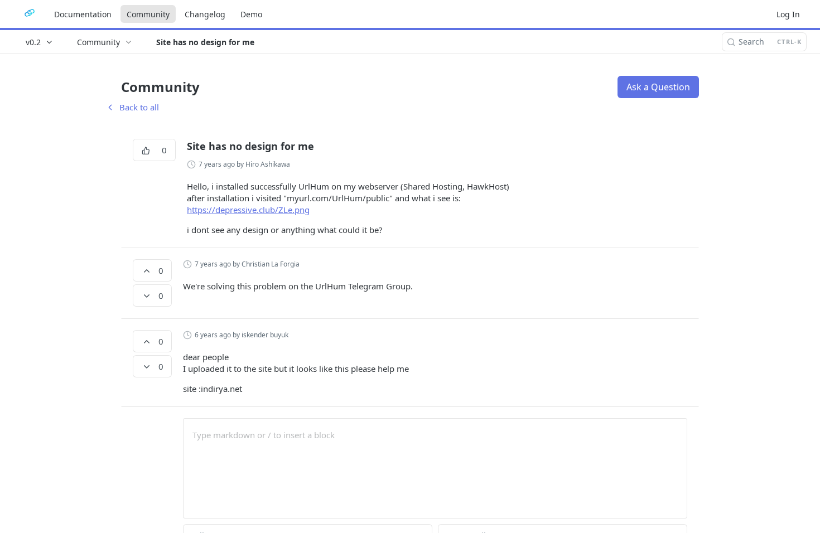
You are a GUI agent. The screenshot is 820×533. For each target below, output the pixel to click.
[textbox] (435, 435)
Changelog (205, 14)
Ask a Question (658, 87)
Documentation (83, 14)
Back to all (132, 107)
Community (148, 14)
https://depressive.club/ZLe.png (248, 209)
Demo (251, 14)
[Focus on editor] (435, 475)
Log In (788, 14)
